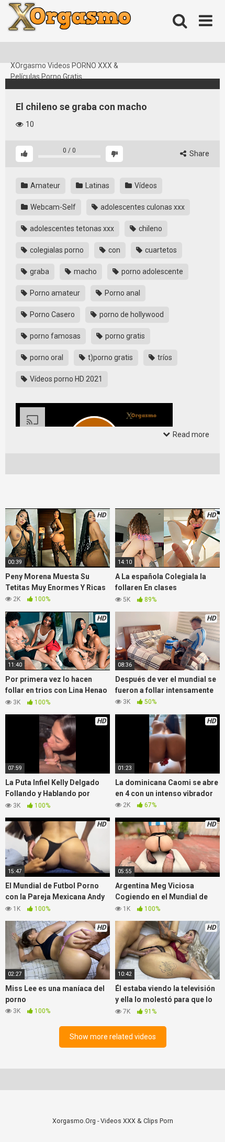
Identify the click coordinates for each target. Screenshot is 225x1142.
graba (38, 271)
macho (84, 271)
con (113, 250)
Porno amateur (54, 293)
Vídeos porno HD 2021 (65, 379)
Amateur (44, 185)
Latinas (96, 185)
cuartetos (160, 250)
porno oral (45, 357)
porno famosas (54, 336)
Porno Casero (51, 314)
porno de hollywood (131, 314)
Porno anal (121, 293)
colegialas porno (56, 250)
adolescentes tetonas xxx (71, 228)
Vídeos (145, 185)
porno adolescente (151, 271)
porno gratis (124, 336)
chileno (149, 228)
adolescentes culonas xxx (142, 207)
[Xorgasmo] (83, 30)
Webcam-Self (52, 207)
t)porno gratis (109, 357)
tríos (164, 357)
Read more (190, 434)
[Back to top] (206, 1121)
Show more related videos (113, 1036)
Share (198, 153)
